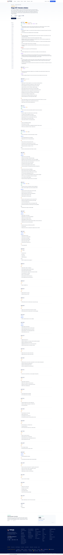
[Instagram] (15, 539)
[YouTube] (12, 539)
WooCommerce (23, 538)
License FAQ (54, 553)
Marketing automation (30, 536)
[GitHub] (8, 539)
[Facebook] (14, 539)
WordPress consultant (23, 542)
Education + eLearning (38, 534)
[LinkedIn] (9, 539)
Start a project (53, 1)
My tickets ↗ (51, 538)
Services (15, 1)
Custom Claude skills (30, 535)
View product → (14, 18)
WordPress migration (23, 539)
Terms (45, 553)
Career (43, 535)
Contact (46, 1)
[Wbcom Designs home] (9, 1)
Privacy (42, 553)
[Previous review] (39, 522)
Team (43, 531)
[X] (11, 539)
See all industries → (37, 538)
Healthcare (36, 535)
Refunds (47, 553)
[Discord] (17, 539)
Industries (18, 1)
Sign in (48, 1)
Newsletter (51, 539)
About (32, 1)
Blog (42, 539)
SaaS (35, 530)
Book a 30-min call (52, 531)
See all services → (23, 543)
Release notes (12, 4)
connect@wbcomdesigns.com (11, 536)
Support (50, 535)
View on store (19, 18)
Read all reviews (41, 520)
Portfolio (22, 1)
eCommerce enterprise (38, 531)
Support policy (50, 553)
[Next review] (54, 522)
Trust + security (44, 534)
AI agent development (30, 530)
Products (25, 1)
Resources (28, 1)
